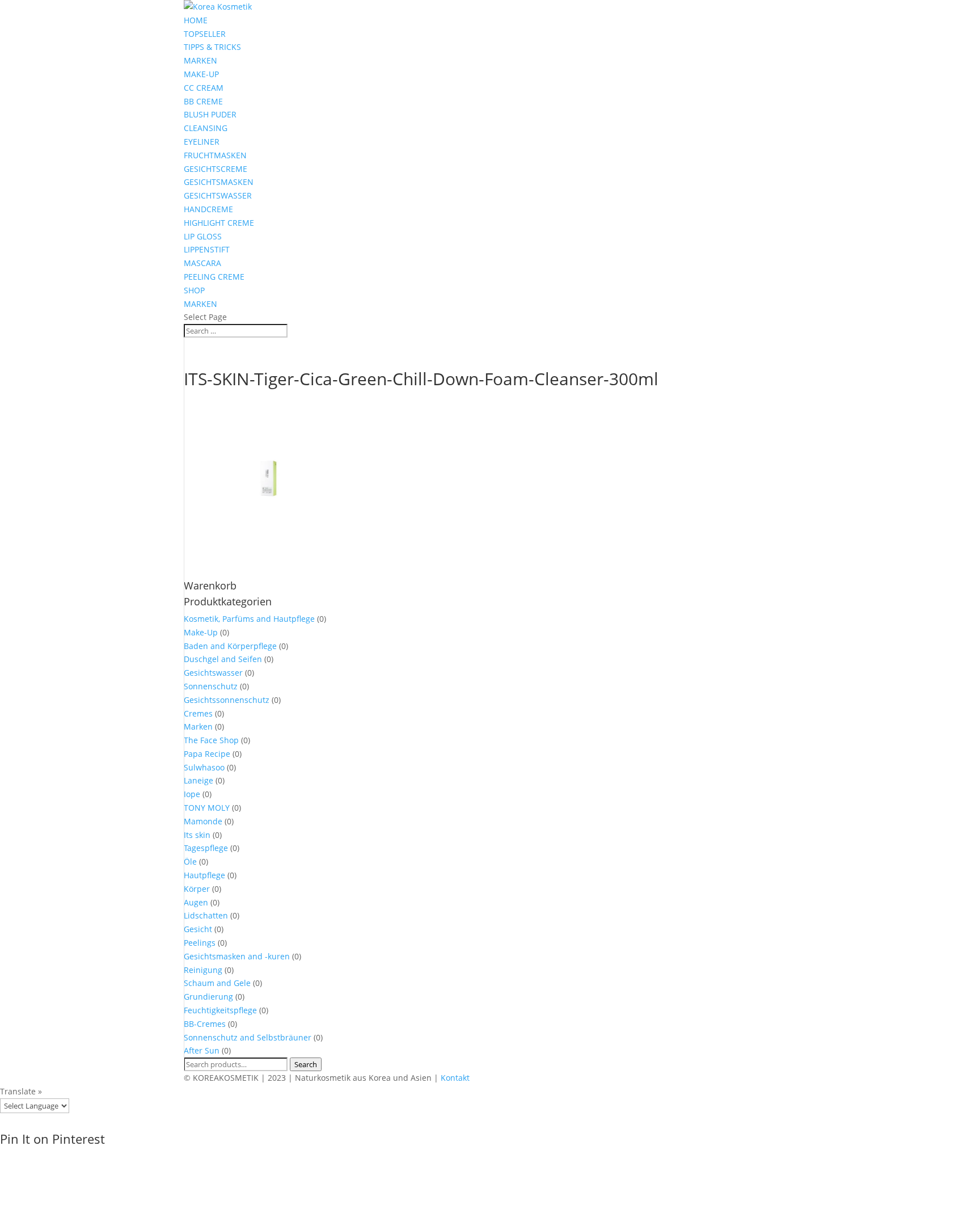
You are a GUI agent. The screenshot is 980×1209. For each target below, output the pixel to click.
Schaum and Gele (217, 983)
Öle (190, 861)
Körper (197, 888)
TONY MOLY (207, 807)
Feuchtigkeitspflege (220, 1010)
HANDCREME (208, 209)
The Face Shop (211, 740)
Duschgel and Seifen (223, 659)
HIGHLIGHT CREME (219, 222)
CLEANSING (205, 128)
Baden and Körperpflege (230, 646)
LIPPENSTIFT (207, 249)
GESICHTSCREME (215, 168)
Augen (196, 902)
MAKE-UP (201, 74)
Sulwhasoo (204, 767)
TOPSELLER (205, 33)
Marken (198, 726)
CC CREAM (203, 87)
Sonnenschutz (211, 686)
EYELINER (201, 141)
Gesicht (198, 929)
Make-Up (201, 632)
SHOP (194, 290)
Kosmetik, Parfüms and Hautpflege (249, 618)
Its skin (197, 834)
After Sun (201, 1050)
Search (305, 1064)
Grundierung (208, 996)
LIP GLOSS (203, 236)
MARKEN (200, 60)
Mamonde (203, 821)
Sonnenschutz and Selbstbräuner (247, 1037)
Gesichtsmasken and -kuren (237, 956)
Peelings (200, 942)
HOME (196, 20)
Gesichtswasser (213, 672)
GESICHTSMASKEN (219, 181)
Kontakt (455, 1077)
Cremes (198, 713)
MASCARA (202, 263)
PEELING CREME (214, 276)
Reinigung (203, 969)
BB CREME (203, 101)
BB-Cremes (205, 1023)
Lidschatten (206, 915)
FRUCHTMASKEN (215, 155)
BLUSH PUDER (210, 114)
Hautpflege (204, 875)
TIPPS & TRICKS (212, 46)
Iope (192, 794)
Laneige (198, 780)
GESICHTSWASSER (218, 195)
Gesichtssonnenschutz (226, 699)
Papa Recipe (207, 753)
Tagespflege (206, 847)
